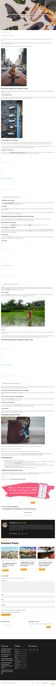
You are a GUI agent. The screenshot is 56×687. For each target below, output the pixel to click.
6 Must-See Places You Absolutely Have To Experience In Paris (6, 653)
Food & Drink (17, 655)
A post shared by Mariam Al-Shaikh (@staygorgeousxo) (11, 199)
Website (3, 607)
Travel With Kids (17, 668)
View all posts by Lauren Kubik (18, 533)
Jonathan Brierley (8, 563)
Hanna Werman (43, 563)
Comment (4, 583)
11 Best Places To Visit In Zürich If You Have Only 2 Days (7, 674)
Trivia (16, 672)
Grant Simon (24, 563)
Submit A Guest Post (45, 686)
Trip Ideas (16, 670)
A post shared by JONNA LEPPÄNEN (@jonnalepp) (11, 386)
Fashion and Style (8, 511)
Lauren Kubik (5, 38)
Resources (53, 686)
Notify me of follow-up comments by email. (14, 613)
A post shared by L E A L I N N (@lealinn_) (10, 286)
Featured (16, 653)
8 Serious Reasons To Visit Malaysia (6, 658)
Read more (5, 573)
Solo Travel (28, 15)
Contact (38, 686)
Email (3, 602)
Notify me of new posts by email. (11, 615)
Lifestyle (16, 659)
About (33, 686)
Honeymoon (17, 657)
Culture (16, 651)
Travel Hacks (33, 511)
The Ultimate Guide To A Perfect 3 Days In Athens (7, 662)
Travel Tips (16, 509)
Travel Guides (26, 511)
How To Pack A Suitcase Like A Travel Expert (18, 481)
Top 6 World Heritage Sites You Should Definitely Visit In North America (6, 668)
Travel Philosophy (18, 664)
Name (2, 597)
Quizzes (16, 661)
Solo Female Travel (17, 511)
